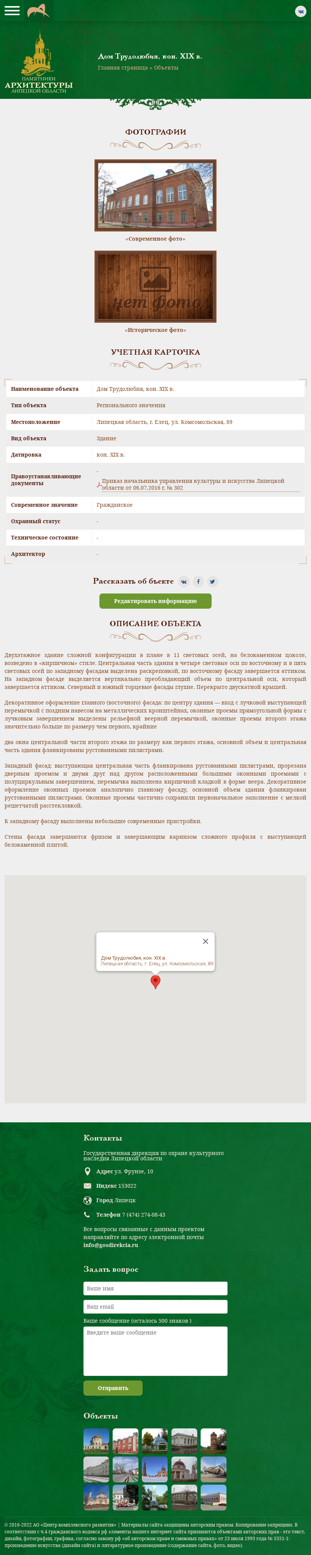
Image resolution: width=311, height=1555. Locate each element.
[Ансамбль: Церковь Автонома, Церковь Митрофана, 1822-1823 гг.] (184, 1469)
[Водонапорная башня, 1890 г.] (213, 1441)
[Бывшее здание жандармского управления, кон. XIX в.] (184, 1441)
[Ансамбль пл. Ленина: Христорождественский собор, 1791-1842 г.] (96, 1498)
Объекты (166, 67)
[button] (155, 982)
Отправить (113, 1388)
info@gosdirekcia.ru (110, 1245)
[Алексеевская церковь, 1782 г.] (96, 1441)
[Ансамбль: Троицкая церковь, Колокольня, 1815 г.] (155, 1469)
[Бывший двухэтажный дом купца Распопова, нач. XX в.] (213, 1498)
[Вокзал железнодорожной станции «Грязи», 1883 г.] (96, 1469)
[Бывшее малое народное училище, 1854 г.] (184, 1498)
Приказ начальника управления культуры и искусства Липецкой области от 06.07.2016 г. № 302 (193, 484)
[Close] (205, 941)
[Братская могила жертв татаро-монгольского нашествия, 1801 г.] (155, 1441)
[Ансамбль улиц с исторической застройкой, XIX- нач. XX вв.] (125, 1469)
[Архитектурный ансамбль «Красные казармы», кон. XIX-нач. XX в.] (125, 1441)
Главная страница (123, 67)
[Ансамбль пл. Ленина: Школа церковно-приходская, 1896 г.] (213, 1469)
